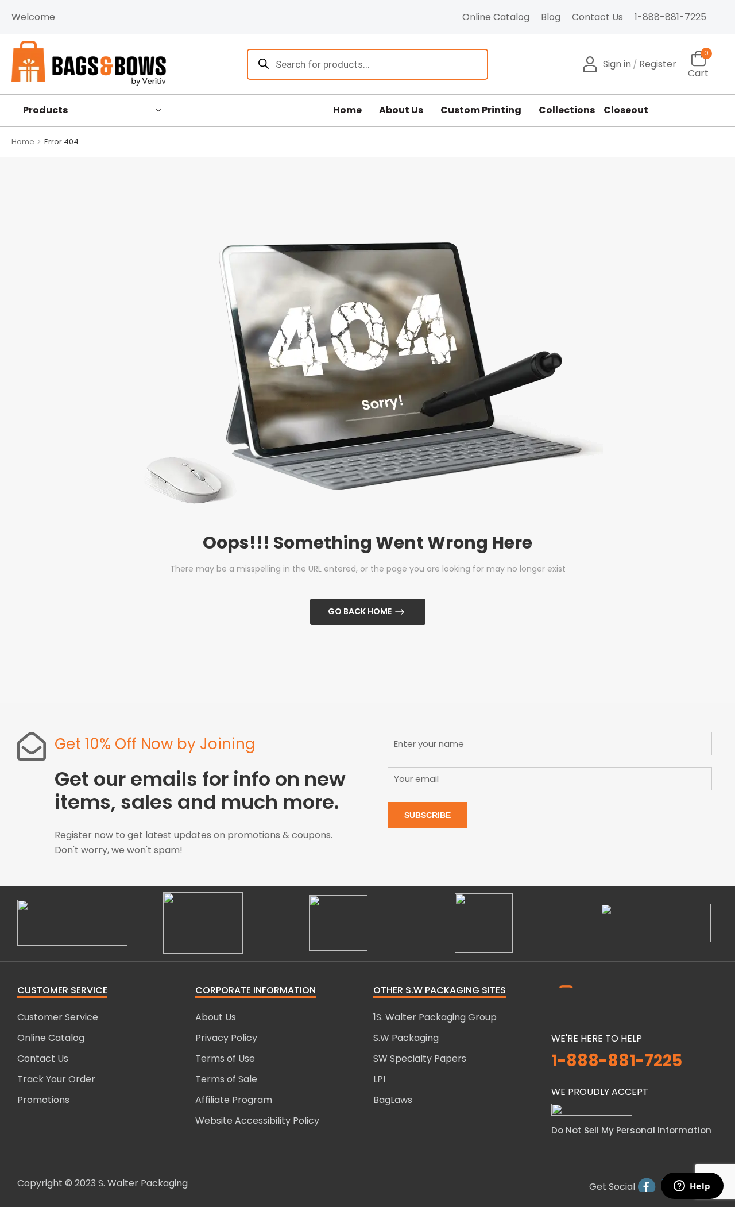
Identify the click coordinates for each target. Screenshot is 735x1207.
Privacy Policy (226, 1037)
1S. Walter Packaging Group (435, 1017)
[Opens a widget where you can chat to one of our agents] (692, 1187)
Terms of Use (225, 1058)
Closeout (626, 110)
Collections (567, 110)
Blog (550, 17)
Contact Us (597, 17)
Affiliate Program (233, 1099)
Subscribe (427, 815)
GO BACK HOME (360, 611)
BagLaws (392, 1099)
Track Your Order (56, 1079)
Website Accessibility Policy (257, 1120)
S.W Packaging (406, 1037)
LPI (379, 1079)
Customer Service (57, 1017)
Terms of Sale (226, 1079)
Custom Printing (480, 110)
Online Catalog (495, 17)
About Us (401, 110)
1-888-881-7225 (670, 17)
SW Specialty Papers (419, 1058)
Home (347, 110)
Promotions (43, 1099)
